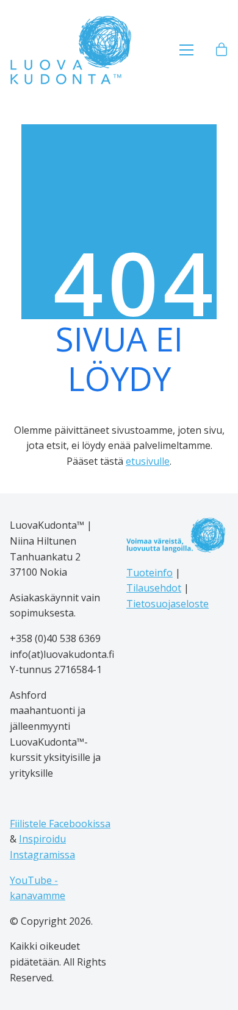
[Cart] (221, 50)
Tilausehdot (153, 588)
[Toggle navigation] (186, 49)
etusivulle (148, 461)
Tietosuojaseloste (167, 603)
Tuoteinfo (149, 572)
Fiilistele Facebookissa (60, 823)
